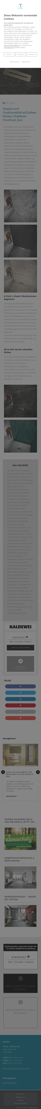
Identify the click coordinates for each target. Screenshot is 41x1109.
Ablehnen (9, 54)
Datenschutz (14, 62)
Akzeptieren (32, 54)
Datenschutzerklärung (11, 45)
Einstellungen (20, 54)
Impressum (26, 62)
